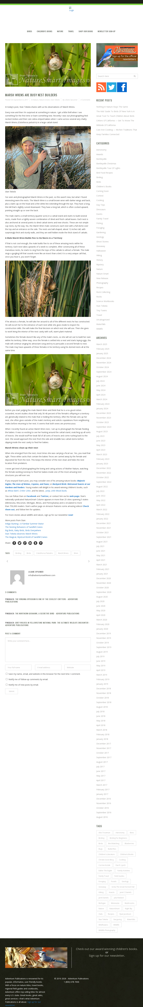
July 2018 (100, 711)
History (99, 260)
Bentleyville (101, 159)
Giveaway (100, 246)
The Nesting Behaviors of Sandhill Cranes (24, 527)
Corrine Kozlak (104, 865)
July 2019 (100, 656)
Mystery (100, 264)
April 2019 (100, 670)
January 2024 (102, 408)
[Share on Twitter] (19, 543)
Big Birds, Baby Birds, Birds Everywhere (23, 530)
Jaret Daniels (104, 898)
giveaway (102, 887)
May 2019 (100, 665)
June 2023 (100, 440)
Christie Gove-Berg (106, 860)
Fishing (99, 223)
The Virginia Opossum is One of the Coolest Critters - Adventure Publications (41, 600)
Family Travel (102, 218)
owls (101, 914)
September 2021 (103, 537)
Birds (29, 553)
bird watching (113, 843)
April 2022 (100, 505)
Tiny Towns (101, 310)
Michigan (102, 903)
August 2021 (102, 541)
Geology (100, 237)
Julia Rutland (119, 898)
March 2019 (101, 674)
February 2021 (102, 569)
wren (76, 553)
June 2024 (100, 385)
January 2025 (102, 353)
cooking (122, 860)
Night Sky (128, 908)
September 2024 (103, 371)
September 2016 (103, 812)
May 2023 (100, 445)
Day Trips (100, 205)
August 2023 (102, 431)
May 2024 (100, 390)
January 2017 (102, 794)
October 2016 (102, 808)
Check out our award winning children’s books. (107, 949)
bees (132, 832)
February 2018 (102, 734)
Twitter (44, 496)
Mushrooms (129, 903)
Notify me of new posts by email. (24, 684)
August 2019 (102, 651)
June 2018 (100, 716)
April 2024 (100, 394)
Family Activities (123, 870)
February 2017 (102, 789)
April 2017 (100, 780)
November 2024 (103, 362)
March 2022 (101, 509)
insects (111, 892)
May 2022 (100, 500)
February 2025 (102, 348)
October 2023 (102, 422)
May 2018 (100, 720)
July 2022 (100, 491)
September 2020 (103, 592)
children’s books (126, 854)
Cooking (100, 200)
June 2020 (100, 606)
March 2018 (101, 730)
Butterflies (112, 849)
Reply (88, 604)
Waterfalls (100, 324)
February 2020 (102, 624)
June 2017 (100, 771)
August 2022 (102, 486)
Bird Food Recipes (104, 172)
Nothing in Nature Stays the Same (112, 106)
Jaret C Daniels (125, 892)
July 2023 (100, 436)
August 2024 (102, 376)
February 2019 (102, 679)
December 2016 (103, 798)
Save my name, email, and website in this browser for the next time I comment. (44, 674)
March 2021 (101, 564)
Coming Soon (102, 191)
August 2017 (102, 762)
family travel (104, 876)
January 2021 (102, 573)
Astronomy (101, 149)
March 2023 (101, 454)
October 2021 (102, 532)
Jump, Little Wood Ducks (56, 490)
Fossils (113, 881)
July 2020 (100, 601)
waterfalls (131, 919)
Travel (99, 315)
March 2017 (101, 785)
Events (99, 214)
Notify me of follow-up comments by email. (28, 679)
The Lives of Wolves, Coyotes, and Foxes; (30, 484)
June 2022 (100, 495)
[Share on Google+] (25, 543)
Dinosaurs (101, 209)
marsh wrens (63, 553)
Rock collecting (103, 292)
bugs (101, 849)
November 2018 (103, 693)
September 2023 (103, 427)
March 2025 (101, 344)
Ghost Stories (102, 241)
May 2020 (100, 610)
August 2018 (102, 707)
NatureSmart (114, 908)
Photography (102, 283)
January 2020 (102, 629)
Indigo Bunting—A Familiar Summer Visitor (24, 523)
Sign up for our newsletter (106, 955)
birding (18, 553)
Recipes (99, 287)
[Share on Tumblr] (35, 543)
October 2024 (102, 367)
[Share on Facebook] (14, 543)
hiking (99, 255)
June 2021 (100, 550)
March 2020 (101, 619)
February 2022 (102, 514)
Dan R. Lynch (121, 865)
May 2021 (100, 555)
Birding (99, 177)
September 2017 (103, 757)
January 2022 (102, 518)
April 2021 (100, 560)
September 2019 (103, 647)
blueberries (129, 843)
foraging (102, 881)
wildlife (99, 328)
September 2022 (103, 482)
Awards (99, 154)
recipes (111, 914)
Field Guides (119, 876)
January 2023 (102, 463)
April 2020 (100, 615)
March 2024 (101, 399)
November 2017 (103, 748)
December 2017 (103, 743)
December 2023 (103, 413)
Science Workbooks (105, 301)
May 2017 (100, 775)
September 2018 (103, 702)
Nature (35, 99)
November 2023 (103, 417)
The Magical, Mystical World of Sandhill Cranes (26, 537)
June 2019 (100, 661)
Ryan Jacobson (125, 914)
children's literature (107, 854)
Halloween (101, 250)
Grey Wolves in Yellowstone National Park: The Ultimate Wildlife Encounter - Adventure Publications (47, 624)
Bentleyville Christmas (106, 163)
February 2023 (102, 459)
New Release (102, 278)
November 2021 (103, 528)
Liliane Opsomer (71, 99)
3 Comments (85, 99)
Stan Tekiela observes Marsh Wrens (21, 533)
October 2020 (102, 587)
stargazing (117, 919)
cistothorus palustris (44, 553)
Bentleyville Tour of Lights (108, 168)
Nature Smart (44, 99)
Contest (99, 195)
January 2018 (102, 739)
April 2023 (100, 449)
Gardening (101, 232)
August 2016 (102, 817)
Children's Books (103, 186)
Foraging (100, 227)
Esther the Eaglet (105, 870)
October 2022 (102, 477)
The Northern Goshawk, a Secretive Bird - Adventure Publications (47, 613)
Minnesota (115, 903)
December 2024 (103, 358)
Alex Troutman (104, 832)
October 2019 (102, 642)
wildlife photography (107, 930)
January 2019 (102, 684)
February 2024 (102, 404)
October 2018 (102, 697)
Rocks (99, 296)
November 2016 (103, 803)
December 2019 (103, 633)
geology (125, 881)
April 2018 (100, 725)
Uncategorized (102, 319)
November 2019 (103, 638)
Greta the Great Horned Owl (123, 887)
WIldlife (116, 925)
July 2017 (100, 766)
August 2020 (102, 596)
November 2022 (103, 472)
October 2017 (102, 752)
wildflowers (103, 925)
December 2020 (103, 578)
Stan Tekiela (55, 99)
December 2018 (103, 688)
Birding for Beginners (118, 838)
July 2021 (100, 546)
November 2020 (103, 583)
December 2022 (103, 468)
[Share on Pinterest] (41, 543)
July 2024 (100, 381)
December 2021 (103, 523)
